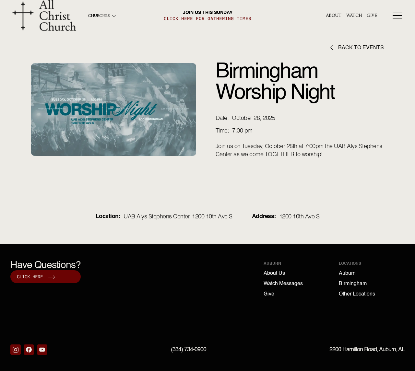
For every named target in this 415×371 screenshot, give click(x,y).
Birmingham (353, 283)
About (333, 15)
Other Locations (357, 294)
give (372, 15)
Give (269, 294)
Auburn (347, 273)
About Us (274, 273)
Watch (354, 15)
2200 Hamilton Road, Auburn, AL (367, 350)
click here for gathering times (207, 18)
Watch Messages (283, 283)
